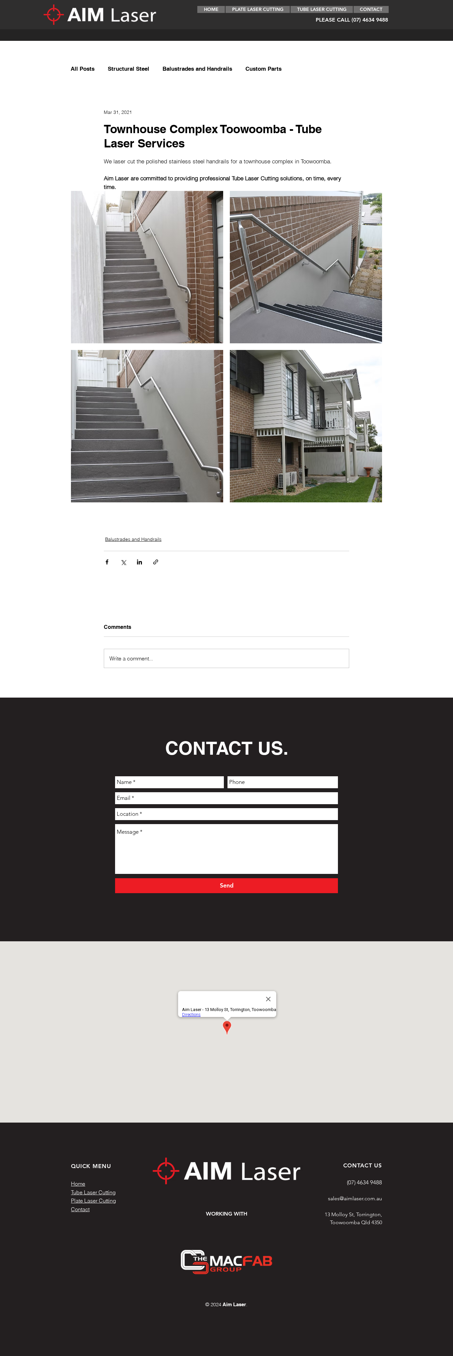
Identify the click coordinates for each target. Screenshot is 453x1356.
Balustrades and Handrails (197, 68)
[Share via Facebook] (107, 562)
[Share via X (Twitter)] (123, 562)
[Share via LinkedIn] (139, 562)
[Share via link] (156, 562)
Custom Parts (263, 68)
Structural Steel (128, 68)
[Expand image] (147, 267)
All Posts (83, 68)
